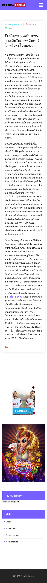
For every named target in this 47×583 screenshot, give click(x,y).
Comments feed (12, 535)
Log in (8, 522)
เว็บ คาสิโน (16, 297)
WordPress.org (12, 542)
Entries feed (11, 528)
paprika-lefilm (16, 24)
